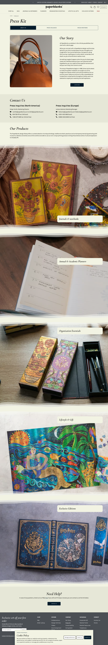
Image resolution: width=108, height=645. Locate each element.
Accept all (87, 637)
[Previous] (33, 2)
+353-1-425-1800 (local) (65, 114)
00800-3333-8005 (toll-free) (67, 117)
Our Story (68, 620)
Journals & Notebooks (30, 11)
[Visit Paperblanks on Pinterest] (104, 637)
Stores (95, 2)
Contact (100, 2)
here (46, 598)
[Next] (75, 2)
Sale (98, 11)
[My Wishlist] (98, 7)
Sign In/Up (84, 2)
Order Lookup (41, 623)
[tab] (23, 28)
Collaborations (55, 620)
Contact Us (54, 603)
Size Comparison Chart (56, 629)
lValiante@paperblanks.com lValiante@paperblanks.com (75, 112)
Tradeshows (83, 628)
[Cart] (94, 7)
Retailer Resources (85, 625)
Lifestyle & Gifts (73, 11)
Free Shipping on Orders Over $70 (54, 2)
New (18, 11)
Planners (43, 11)
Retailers (103, 7)
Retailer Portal (84, 623)
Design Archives (56, 623)
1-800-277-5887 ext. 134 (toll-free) (21, 117)
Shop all (11, 11)
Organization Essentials (57, 11)
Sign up (24, 629)
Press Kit (68, 623)
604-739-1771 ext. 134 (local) (20, 114)
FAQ (38, 620)
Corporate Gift (84, 620)
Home (11, 15)
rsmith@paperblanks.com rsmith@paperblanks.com (27, 112)
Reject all (79, 637)
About (90, 2)
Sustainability (70, 625)
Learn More (77, 84)
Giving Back (69, 628)
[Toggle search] (91, 7)
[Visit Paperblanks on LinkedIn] (98, 637)
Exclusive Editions (88, 11)
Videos (53, 625)
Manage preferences (70, 637)
